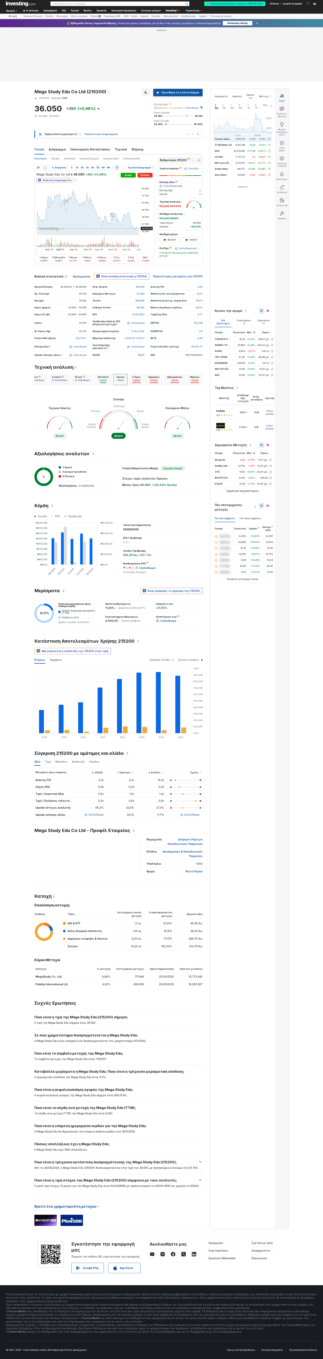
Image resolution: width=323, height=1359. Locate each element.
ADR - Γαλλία (130, 16)
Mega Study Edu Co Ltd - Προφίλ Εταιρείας (82, 830)
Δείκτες (237, 96)
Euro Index (221, 174)
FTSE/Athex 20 (223, 145)
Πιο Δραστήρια (223, 322)
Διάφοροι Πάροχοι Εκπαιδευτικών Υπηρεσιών (185, 841)
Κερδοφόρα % (244, 322)
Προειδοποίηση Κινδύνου (303, 1350)
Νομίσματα (221, 96)
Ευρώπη (156, 16)
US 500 (219, 156)
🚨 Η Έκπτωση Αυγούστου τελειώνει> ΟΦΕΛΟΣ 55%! (235, 3)
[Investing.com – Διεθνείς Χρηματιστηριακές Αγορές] (21, 3)
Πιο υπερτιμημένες (250, 518)
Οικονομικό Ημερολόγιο (123, 10)
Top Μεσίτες (224, 388)
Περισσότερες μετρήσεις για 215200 (178, 276)
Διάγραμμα (57, 149)
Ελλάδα (49, 16)
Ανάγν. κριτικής (270, 412)
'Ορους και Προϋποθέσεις (241, 1350)
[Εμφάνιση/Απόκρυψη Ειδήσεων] (117, 168)
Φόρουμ (137, 149)
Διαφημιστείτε (261, 1250)
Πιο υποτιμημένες (225, 518)
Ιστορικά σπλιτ (111, 158)
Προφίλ (55, 158)
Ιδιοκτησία (69, 158)
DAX (217, 151)
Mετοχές (13, 16)
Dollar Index (221, 168)
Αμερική (144, 16)
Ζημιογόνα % (264, 322)
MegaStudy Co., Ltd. (49, 976)
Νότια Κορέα (194, 871)
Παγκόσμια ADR (112, 16)
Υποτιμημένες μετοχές (221, 16)
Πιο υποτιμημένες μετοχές (228, 507)
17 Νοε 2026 (137, 331)
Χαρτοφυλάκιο (218, 1250)
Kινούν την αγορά (228, 311)
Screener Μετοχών (32, 16)
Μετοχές (264, 96)
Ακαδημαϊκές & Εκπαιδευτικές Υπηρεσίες (183, 854)
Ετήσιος (39, 659)
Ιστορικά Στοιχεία (89, 158)
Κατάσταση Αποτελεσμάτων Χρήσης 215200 (84, 641)
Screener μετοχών (151, 10)
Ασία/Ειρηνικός (188, 16)
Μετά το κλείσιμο (79, 16)
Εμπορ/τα (250, 96)
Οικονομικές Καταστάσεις (90, 149)
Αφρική (203, 16)
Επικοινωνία (259, 1258)
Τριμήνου (56, 659)
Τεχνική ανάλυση (53, 367)
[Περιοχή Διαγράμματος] (45, 168)
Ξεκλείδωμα (192, 107)
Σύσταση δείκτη (131, 158)
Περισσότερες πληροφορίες (101, 134)
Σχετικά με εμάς (262, 1242)
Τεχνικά (121, 149)
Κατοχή (43, 896)
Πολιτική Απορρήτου (272, 1350)
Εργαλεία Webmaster (222, 1258)
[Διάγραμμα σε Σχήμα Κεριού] (38, 168)
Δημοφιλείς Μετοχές (231, 445)
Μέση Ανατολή (170, 16)
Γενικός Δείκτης (224, 139)
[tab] (36, 379)
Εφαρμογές (216, 1242)
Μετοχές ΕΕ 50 (223, 162)
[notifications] (308, 3)
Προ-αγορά (62, 16)
